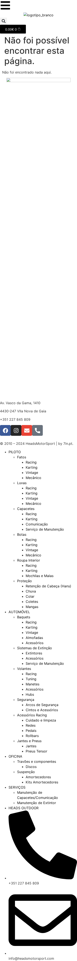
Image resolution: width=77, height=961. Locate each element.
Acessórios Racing (32, 715)
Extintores (34, 653)
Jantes (31, 746)
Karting (31, 467)
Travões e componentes (36, 761)
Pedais (31, 730)
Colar (30, 596)
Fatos (21, 457)
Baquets (23, 617)
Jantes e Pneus (29, 741)
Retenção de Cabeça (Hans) (48, 586)
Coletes (32, 601)
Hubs (30, 694)
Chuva (31, 591)
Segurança (25, 699)
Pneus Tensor (36, 751)
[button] (3, 21)
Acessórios (34, 643)
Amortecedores (38, 777)
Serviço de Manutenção (45, 529)
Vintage (32, 472)
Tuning (31, 679)
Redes (31, 725)
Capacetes (25, 509)
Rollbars (32, 736)
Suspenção (26, 772)
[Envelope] (26, 430)
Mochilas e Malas (39, 576)
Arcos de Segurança (42, 705)
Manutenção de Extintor (36, 803)
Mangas (32, 607)
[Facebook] (5, 430)
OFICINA (15, 756)
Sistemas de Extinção (34, 648)
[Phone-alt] (37, 430)
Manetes (32, 684)
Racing (31, 462)
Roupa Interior (28, 560)
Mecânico (33, 478)
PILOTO (15, 452)
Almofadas (34, 638)
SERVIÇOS (17, 787)
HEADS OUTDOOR (23, 808)
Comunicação (37, 524)
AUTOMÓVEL (19, 612)
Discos (31, 767)
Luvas (22, 483)
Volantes (24, 668)
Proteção (24, 581)
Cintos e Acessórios (42, 710)
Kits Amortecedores (42, 782)
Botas (21, 534)
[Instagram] (16, 430)
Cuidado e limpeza (41, 720)
